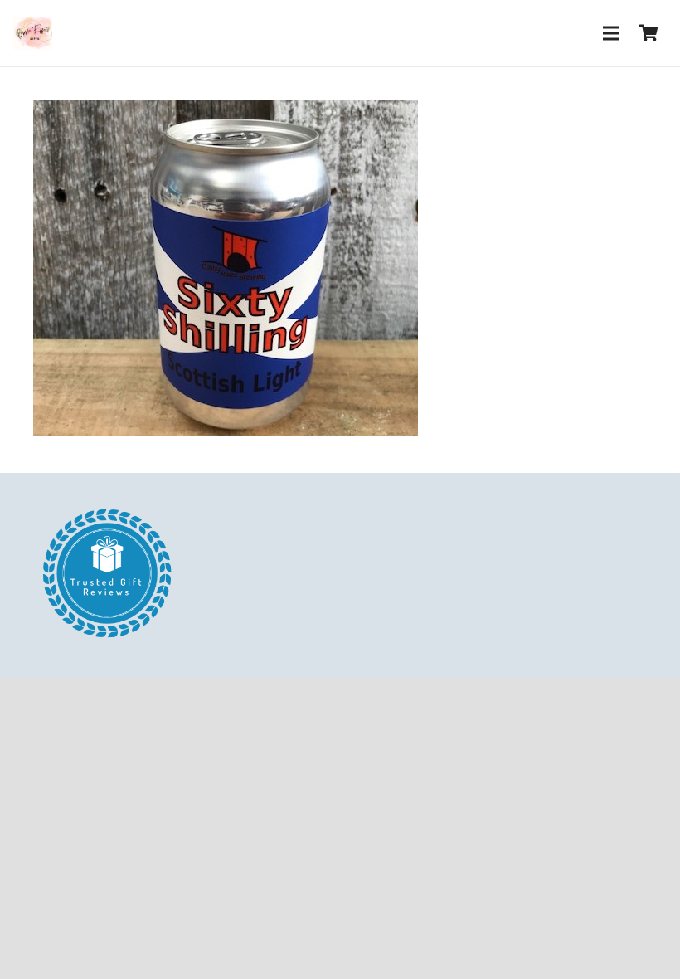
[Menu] (611, 33)
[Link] (32, 33)
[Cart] (648, 33)
